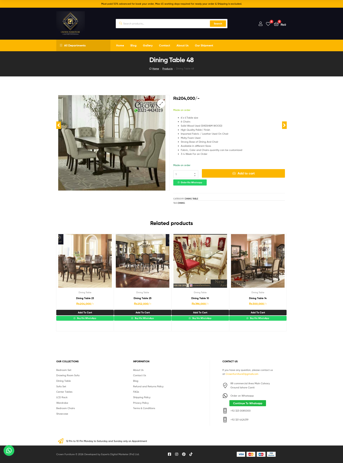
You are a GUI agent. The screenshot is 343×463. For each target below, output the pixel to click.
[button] (161, 103)
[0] (268, 23)
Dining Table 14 (258, 298)
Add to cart (246, 173)
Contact (164, 45)
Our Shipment (204, 45)
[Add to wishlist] (76, 263)
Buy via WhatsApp (86, 318)
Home (120, 45)
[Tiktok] (191, 454)
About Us (182, 45)
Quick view (93, 263)
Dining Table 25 (142, 298)
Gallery (148, 45)
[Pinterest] (184, 454)
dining (181, 203)
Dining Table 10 (200, 298)
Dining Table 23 (85, 298)
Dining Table (191, 198)
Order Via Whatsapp (191, 182)
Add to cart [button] (85, 312)
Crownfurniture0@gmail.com (242, 373)
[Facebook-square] (169, 454)
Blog (133, 45)
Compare (84, 263)
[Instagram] (176, 454)
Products (167, 68)
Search (218, 23)
